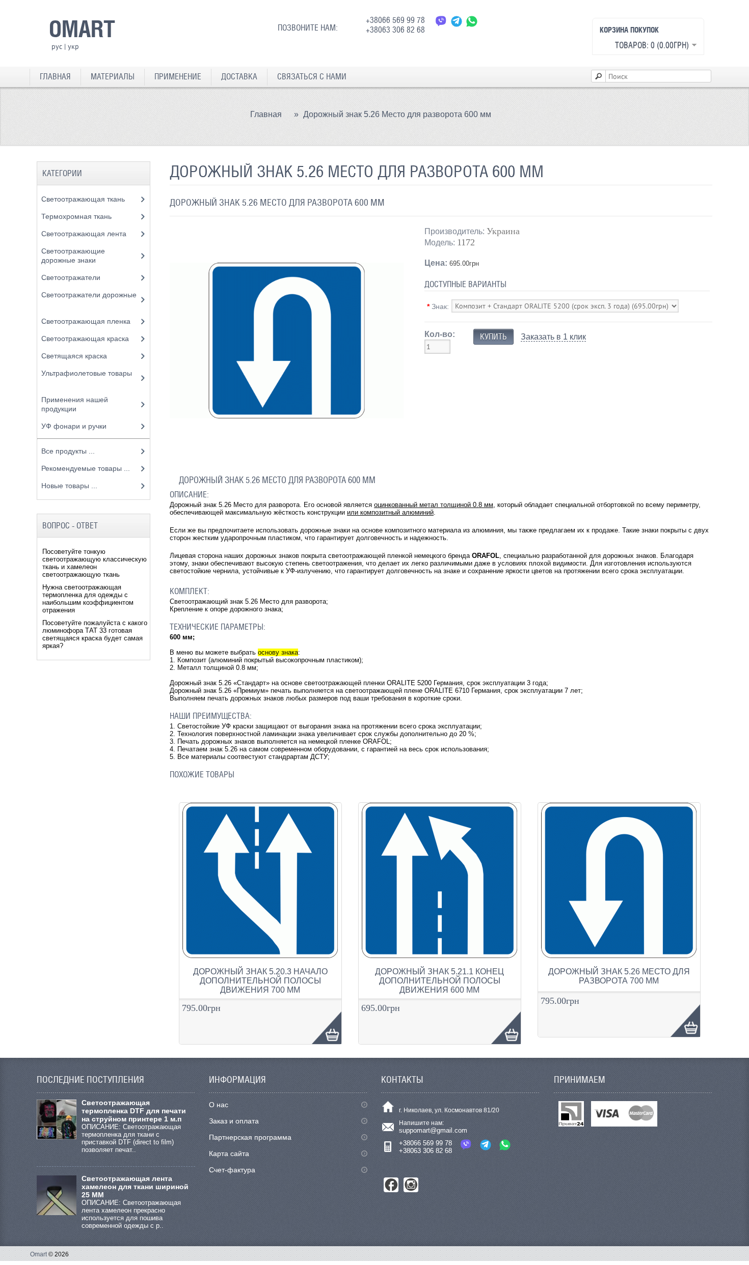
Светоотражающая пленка (86, 321)
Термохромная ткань (77, 216)
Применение (177, 76)
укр (73, 46)
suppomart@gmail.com (433, 1130)
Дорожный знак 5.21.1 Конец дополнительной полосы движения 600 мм (439, 980)
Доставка (239, 76)
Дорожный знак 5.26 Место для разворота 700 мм (619, 976)
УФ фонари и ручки (75, 426)
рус (56, 46)
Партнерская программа (250, 1137)
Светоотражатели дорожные (89, 295)
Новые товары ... (69, 486)
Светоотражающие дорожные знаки (73, 255)
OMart (82, 28)
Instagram (411, 1184)
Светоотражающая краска (86, 338)
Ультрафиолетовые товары (86, 373)
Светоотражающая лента (84, 234)
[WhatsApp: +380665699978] (471, 21)
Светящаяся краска (75, 356)
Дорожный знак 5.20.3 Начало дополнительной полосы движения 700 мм (260, 980)
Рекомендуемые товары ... (85, 468)
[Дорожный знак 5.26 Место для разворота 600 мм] (287, 455)
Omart (38, 1254)
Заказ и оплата (234, 1121)
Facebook (391, 1184)
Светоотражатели (71, 277)
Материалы (113, 76)
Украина (503, 231)
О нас (218, 1105)
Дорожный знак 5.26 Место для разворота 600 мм (397, 114)
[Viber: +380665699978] (441, 21)
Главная (55, 76)
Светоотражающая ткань (84, 199)
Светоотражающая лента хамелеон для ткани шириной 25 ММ (135, 1186)
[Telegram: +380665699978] (456, 21)
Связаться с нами (311, 76)
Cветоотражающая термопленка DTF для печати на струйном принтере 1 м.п (134, 1111)
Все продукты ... (68, 451)
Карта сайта (229, 1153)
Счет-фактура (232, 1170)
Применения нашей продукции (74, 404)
